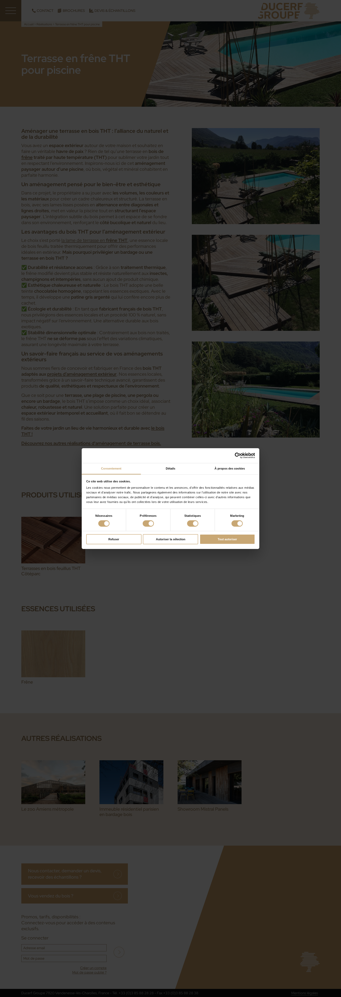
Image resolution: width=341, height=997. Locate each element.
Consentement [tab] (111, 468)
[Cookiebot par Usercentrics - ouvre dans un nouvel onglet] (237, 455)
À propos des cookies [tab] (230, 468)
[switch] (148, 523)
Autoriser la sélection (170, 539)
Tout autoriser (227, 539)
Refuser (113, 539)
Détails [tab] (170, 468)
